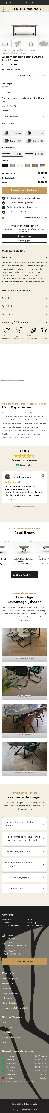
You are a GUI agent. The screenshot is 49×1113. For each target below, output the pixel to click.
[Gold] (35, 165)
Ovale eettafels (30, 50)
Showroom (5, 9)
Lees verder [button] (10, 499)
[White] (20, 165)
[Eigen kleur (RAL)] (42, 165)
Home (4, 50)
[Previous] (2, 551)
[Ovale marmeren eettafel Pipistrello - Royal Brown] (37, 547)
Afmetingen (7, 85)
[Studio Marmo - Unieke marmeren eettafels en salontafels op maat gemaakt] (26, 8)
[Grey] (12, 165)
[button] (45, 9)
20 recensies (31, 460)
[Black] (5, 165)
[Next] (46, 551)
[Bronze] (27, 165)
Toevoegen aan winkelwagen (24, 190)
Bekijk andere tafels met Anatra (16, 290)
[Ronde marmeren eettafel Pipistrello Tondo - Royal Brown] (12, 547)
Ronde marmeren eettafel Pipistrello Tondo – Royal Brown (12, 559)
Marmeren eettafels (16, 50)
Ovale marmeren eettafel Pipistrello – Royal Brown (37, 558)
